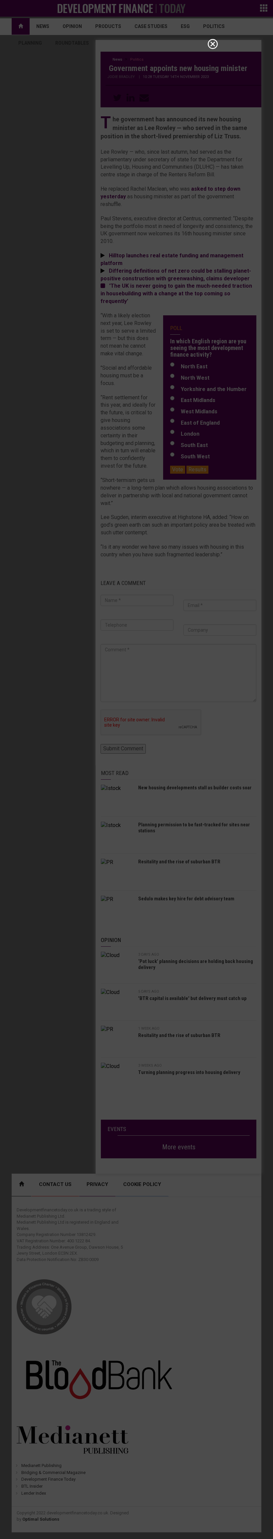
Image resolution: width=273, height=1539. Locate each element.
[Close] (213, 44)
